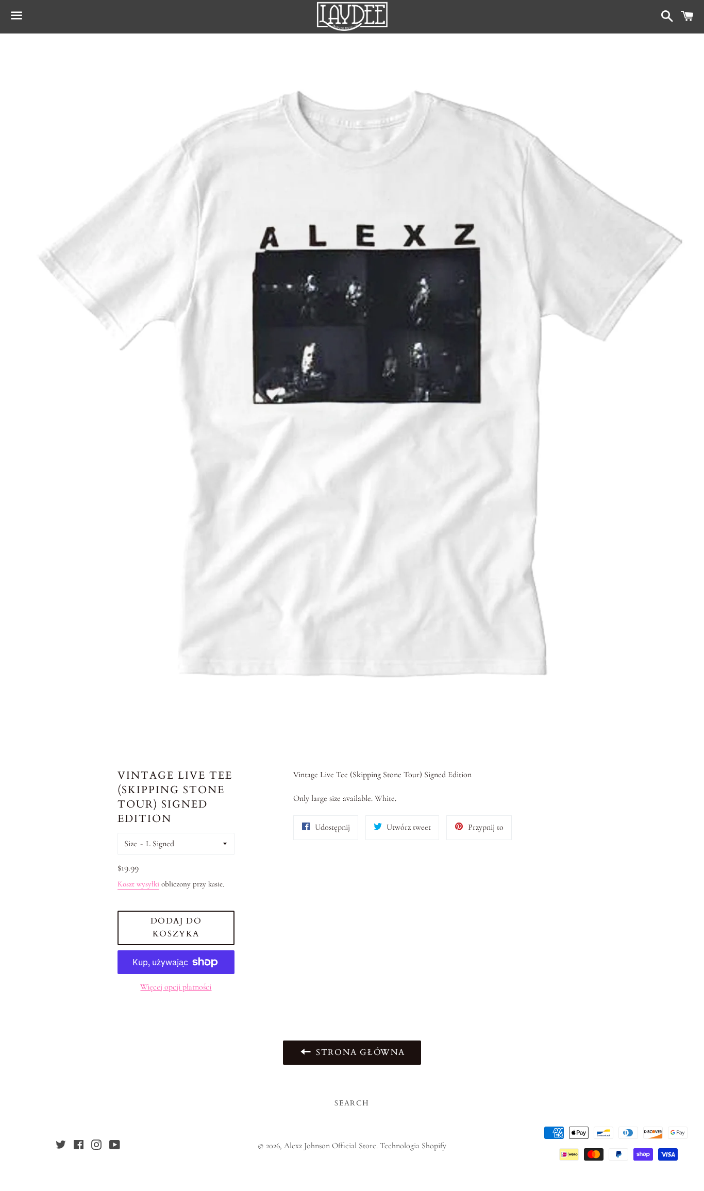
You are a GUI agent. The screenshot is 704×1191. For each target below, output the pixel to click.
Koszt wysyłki (138, 883)
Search (351, 1103)
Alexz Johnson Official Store (330, 1145)
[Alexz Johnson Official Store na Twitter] (61, 1146)
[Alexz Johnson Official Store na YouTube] (114, 1146)
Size (130, 843)
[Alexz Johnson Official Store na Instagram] (96, 1146)
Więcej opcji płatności (175, 987)
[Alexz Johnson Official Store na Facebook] (78, 1146)
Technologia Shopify (413, 1145)
